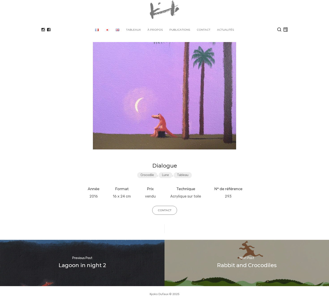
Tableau (182, 175)
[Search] (279, 30)
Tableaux (133, 29)
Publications (179, 29)
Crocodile (147, 175)
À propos (155, 29)
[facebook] (48, 30)
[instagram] (43, 30)
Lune (165, 175)
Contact (203, 29)
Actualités (225, 29)
